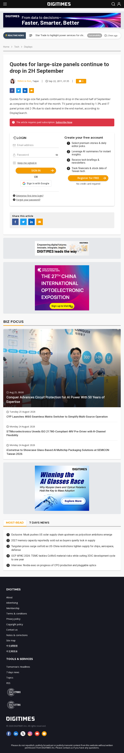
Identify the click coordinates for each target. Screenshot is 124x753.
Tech (16, 46)
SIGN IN (36, 170)
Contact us (12, 629)
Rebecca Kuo (24, 80)
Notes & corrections (17, 635)
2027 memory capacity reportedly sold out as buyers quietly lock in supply (53, 540)
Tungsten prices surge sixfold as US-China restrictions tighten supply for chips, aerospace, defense (62, 548)
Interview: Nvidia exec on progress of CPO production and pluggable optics (53, 565)
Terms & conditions (16, 613)
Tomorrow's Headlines (18, 666)
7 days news (12, 672)
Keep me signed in (27, 162)
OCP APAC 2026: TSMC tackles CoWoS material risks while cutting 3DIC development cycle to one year (63, 557)
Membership (12, 608)
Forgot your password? (28, 199)
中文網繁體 (12, 645)
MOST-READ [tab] (15, 522)
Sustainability (94, 35)
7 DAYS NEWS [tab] (39, 522)
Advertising (12, 602)
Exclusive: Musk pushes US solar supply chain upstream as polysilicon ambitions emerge (61, 534)
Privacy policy (13, 618)
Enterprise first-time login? (29, 195)
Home (6, 46)
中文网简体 (12, 651)
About (9, 597)
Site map (11, 640)
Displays (28, 46)
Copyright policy (14, 624)
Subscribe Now (64, 122)
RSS (8, 683)
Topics (9, 677)
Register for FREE (88, 178)
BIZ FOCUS (13, 321)
